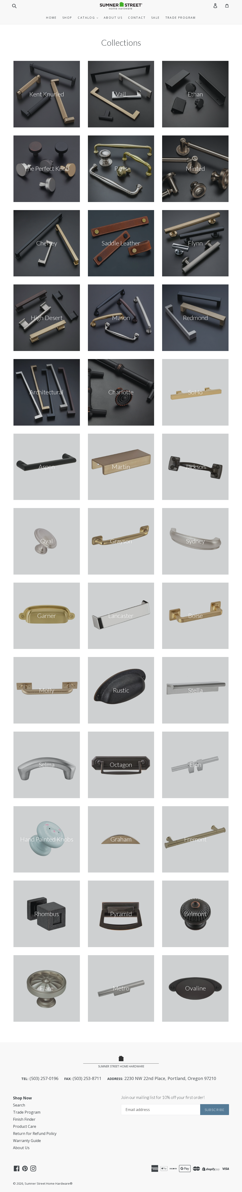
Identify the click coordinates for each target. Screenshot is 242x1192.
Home (51, 18)
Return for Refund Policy (34, 1133)
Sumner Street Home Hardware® (49, 1183)
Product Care (24, 1126)
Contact (137, 18)
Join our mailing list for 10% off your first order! (163, 1097)
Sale (155, 18)
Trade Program (180, 18)
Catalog (87, 18)
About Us (113, 18)
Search (19, 1105)
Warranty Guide (27, 1140)
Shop (67, 18)
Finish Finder (24, 1119)
